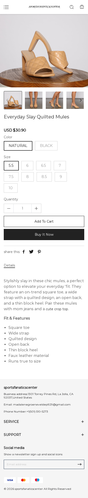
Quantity (11, 199)
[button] (80, 100)
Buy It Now (44, 234)
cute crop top (57, 309)
